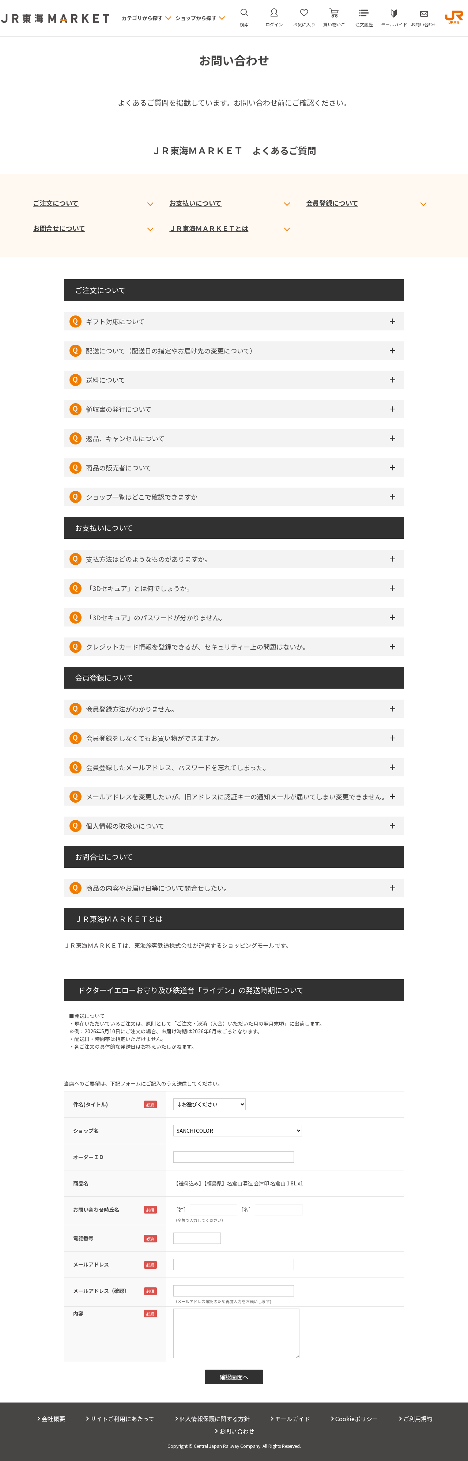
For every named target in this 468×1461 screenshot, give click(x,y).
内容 (78, 1313)
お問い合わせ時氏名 (96, 1209)
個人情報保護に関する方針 (215, 1418)
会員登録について (332, 203)
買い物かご (334, 24)
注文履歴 (364, 24)
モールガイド (394, 24)
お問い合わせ (424, 24)
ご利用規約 (418, 1418)
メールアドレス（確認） (101, 1290)
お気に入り (304, 24)
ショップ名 (86, 1130)
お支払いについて (195, 203)
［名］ (246, 1209)
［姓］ (181, 1209)
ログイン (274, 24)
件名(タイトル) (90, 1104)
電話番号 (83, 1238)
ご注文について (56, 203)
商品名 (80, 1183)
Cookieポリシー (356, 1418)
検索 (244, 24)
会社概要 (53, 1418)
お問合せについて (59, 228)
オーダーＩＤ (88, 1157)
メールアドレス (91, 1264)
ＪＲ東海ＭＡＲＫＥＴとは (208, 228)
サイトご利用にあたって (122, 1418)
